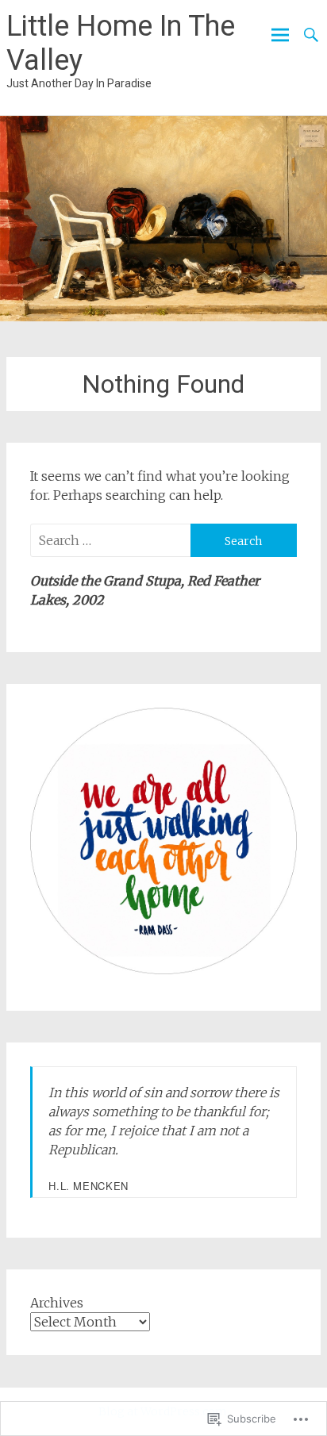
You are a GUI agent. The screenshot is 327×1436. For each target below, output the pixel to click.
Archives (56, 1303)
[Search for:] (110, 540)
